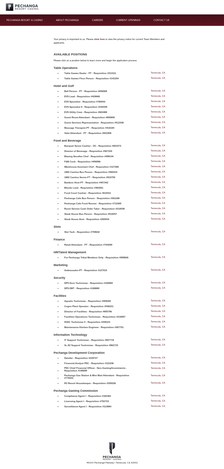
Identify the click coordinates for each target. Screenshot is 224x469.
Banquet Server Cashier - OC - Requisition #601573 (92, 146)
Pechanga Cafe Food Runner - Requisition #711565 (92, 203)
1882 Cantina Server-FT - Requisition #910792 (89, 177)
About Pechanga (67, 20)
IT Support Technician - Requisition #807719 (89, 340)
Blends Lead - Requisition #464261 (83, 187)
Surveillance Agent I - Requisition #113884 (87, 406)
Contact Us (161, 20)
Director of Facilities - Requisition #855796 (88, 311)
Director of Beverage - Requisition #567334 (88, 151)
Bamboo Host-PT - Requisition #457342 (86, 182)
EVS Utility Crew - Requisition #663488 (85, 112)
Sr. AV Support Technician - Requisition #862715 (91, 345)
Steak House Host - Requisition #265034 (86, 219)
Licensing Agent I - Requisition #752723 (86, 401)
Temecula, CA (158, 72)
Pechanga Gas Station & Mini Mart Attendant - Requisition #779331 (96, 376)
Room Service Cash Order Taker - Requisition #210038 (94, 208)
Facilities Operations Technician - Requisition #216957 (94, 316)
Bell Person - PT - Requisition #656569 (85, 91)
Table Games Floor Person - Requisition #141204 (91, 78)
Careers (97, 20)
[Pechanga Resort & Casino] (112, 459)
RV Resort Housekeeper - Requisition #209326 (90, 383)
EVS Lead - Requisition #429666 (82, 96)
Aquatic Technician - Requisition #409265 (87, 301)
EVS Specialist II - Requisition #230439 (85, 107)
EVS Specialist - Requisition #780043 (84, 101)
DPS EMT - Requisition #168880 (81, 288)
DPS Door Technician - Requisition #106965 (88, 283)
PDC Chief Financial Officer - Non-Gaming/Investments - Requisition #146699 (95, 369)
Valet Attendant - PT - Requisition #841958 (87, 133)
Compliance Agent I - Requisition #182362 (87, 396)
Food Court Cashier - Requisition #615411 (87, 193)
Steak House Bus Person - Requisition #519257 (90, 214)
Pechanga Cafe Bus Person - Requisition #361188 (92, 198)
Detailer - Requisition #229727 (81, 358)
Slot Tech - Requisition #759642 (82, 232)
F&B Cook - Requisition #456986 (82, 161)
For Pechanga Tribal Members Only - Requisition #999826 (96, 257)
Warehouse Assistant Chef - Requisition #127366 (91, 167)
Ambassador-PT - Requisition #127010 (85, 270)
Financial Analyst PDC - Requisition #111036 (89, 363)
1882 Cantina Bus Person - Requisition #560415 (90, 172)
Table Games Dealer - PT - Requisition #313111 (90, 73)
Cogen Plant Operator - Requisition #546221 (88, 306)
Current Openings (128, 20)
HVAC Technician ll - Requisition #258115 (87, 322)
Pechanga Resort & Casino (25, 20)
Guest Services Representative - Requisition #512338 (94, 122)
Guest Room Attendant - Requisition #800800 (89, 117)
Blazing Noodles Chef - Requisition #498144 (88, 156)
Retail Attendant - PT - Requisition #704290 (88, 244)
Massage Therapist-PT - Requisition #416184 (89, 128)
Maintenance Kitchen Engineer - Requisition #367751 (94, 327)
